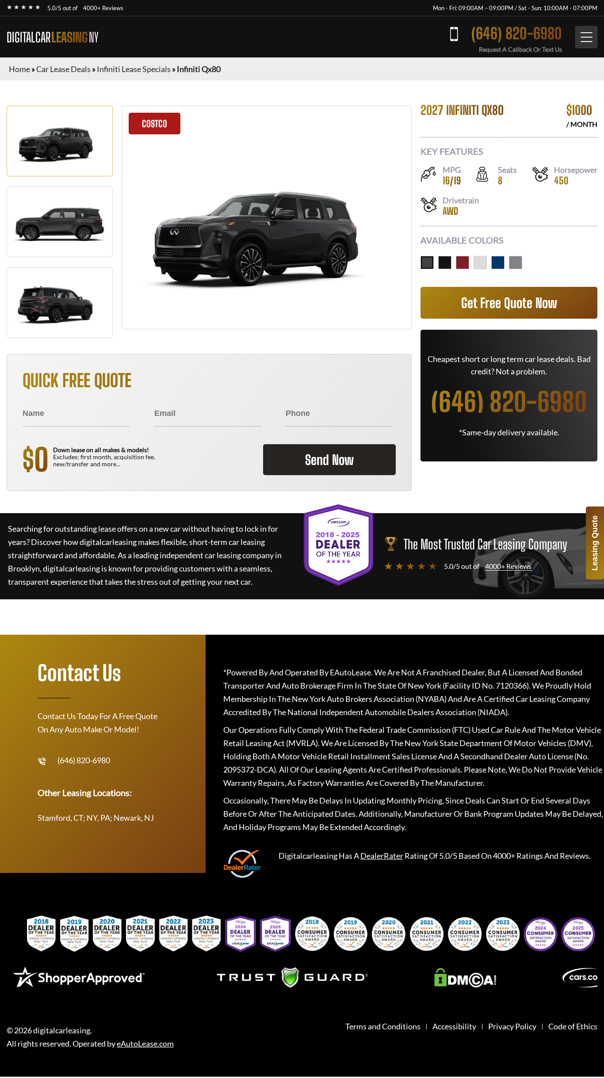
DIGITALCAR (53, 37)
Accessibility (454, 1026)
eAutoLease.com (145, 1044)
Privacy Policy (512, 1026)
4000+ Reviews (103, 7)
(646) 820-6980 (516, 33)
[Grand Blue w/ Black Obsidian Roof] (498, 262)
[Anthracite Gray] (427, 262)
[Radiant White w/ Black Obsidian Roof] (480, 262)
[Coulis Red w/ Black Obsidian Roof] (462, 262)
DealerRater (381, 856)
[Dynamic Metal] (515, 262)
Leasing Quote (594, 543)
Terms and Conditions (383, 1026)
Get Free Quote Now (509, 303)
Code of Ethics (572, 1026)
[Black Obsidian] (445, 262)
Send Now (329, 460)
